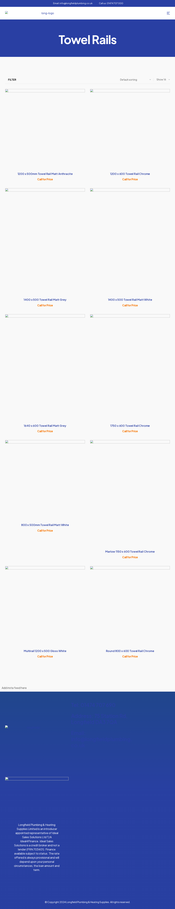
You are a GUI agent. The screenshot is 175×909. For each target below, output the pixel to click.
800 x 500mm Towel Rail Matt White (45, 525)
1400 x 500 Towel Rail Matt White (130, 299)
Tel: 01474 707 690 (93, 705)
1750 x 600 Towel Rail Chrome (130, 425)
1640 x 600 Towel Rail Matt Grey (45, 425)
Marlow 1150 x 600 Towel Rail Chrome (129, 551)
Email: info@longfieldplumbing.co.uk (101, 739)
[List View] (20, 79)
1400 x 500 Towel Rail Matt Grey (45, 299)
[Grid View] (23, 79)
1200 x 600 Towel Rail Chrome (130, 174)
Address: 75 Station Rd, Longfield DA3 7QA (99, 719)
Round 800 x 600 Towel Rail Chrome (130, 651)
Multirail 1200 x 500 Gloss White (45, 651)
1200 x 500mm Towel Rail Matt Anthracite (45, 174)
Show (160, 79)
